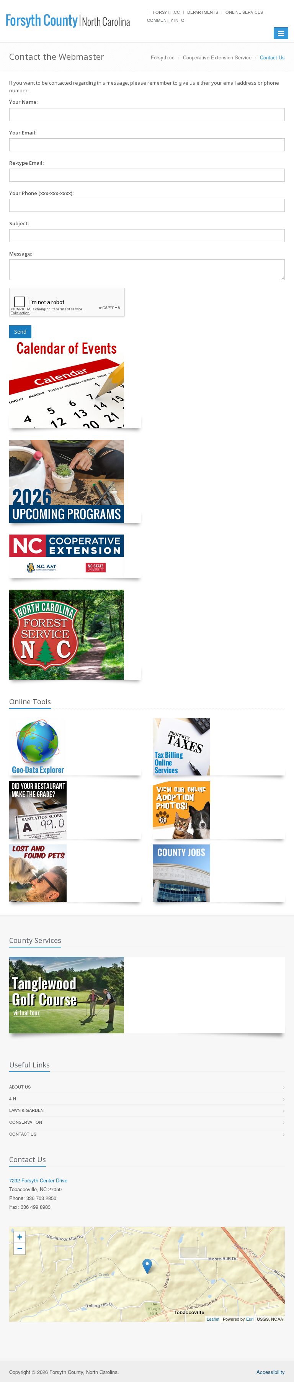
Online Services (244, 12)
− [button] (19, 1248)
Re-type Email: (26, 162)
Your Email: (22, 132)
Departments (202, 12)
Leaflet (213, 1319)
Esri (249, 1319)
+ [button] (19, 1237)
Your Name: (23, 101)
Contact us (22, 1134)
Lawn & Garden (26, 1110)
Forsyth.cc (166, 12)
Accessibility (270, 1371)
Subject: (19, 223)
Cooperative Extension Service (217, 57)
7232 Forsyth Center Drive (38, 1180)
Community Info (166, 20)
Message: (20, 253)
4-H (12, 1098)
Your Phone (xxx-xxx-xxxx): (41, 193)
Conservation (25, 1122)
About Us (20, 1087)
